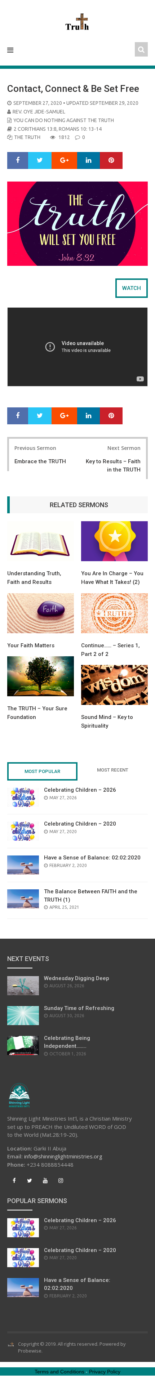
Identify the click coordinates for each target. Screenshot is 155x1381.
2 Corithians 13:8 (35, 129)
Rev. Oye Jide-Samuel (39, 112)
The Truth (27, 137)
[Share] (18, 161)
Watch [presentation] (131, 288)
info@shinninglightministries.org (63, 1156)
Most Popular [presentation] (42, 771)
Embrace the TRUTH (40, 461)
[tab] (131, 288)
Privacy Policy (104, 1372)
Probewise (29, 1351)
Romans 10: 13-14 (80, 129)
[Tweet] (40, 161)
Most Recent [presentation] (112, 770)
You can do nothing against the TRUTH (63, 120)
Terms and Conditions (59, 1372)
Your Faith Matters (30, 645)
